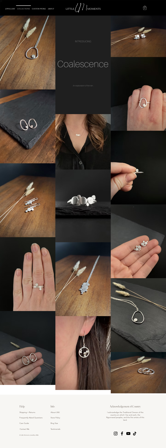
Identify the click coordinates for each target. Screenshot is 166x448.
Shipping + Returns (27, 412)
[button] (145, 8)
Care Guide (24, 423)
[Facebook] (122, 433)
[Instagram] (115, 433)
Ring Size (54, 423)
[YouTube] (128, 433)
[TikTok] (134, 433)
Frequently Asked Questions (31, 417)
